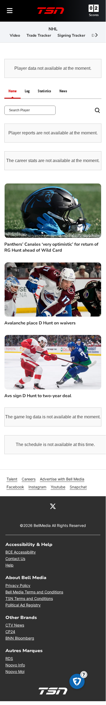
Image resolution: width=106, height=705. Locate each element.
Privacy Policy (17, 585)
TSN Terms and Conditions (29, 598)
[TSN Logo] (50, 10)
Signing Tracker (71, 35)
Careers (29, 479)
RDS (9, 658)
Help (9, 565)
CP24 (10, 631)
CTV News (14, 625)
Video (15, 35)
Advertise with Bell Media (62, 479)
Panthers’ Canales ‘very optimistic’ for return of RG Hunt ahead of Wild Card (51, 247)
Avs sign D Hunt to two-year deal (37, 396)
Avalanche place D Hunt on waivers (40, 323)
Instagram (37, 487)
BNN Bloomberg (19, 638)
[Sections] (9, 10)
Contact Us (15, 558)
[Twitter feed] (53, 506)
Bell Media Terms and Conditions (34, 592)
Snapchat (78, 487)
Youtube (58, 487)
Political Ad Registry (23, 605)
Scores (94, 15)
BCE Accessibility (20, 552)
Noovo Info (15, 665)
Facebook (15, 487)
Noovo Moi (14, 671)
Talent (12, 479)
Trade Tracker (39, 35)
